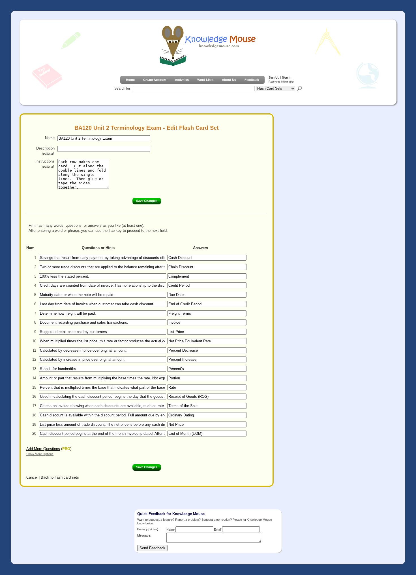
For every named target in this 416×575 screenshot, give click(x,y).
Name (50, 138)
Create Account (154, 79)
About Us (229, 79)
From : (148, 529)
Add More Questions (43, 449)
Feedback (252, 79)
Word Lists (205, 79)
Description (45, 150)
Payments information (281, 81)
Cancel (32, 477)
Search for (122, 88)
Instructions (45, 163)
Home (130, 79)
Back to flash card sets (60, 477)
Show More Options (39, 454)
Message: (144, 535)
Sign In (286, 77)
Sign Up (274, 77)
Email (217, 529)
